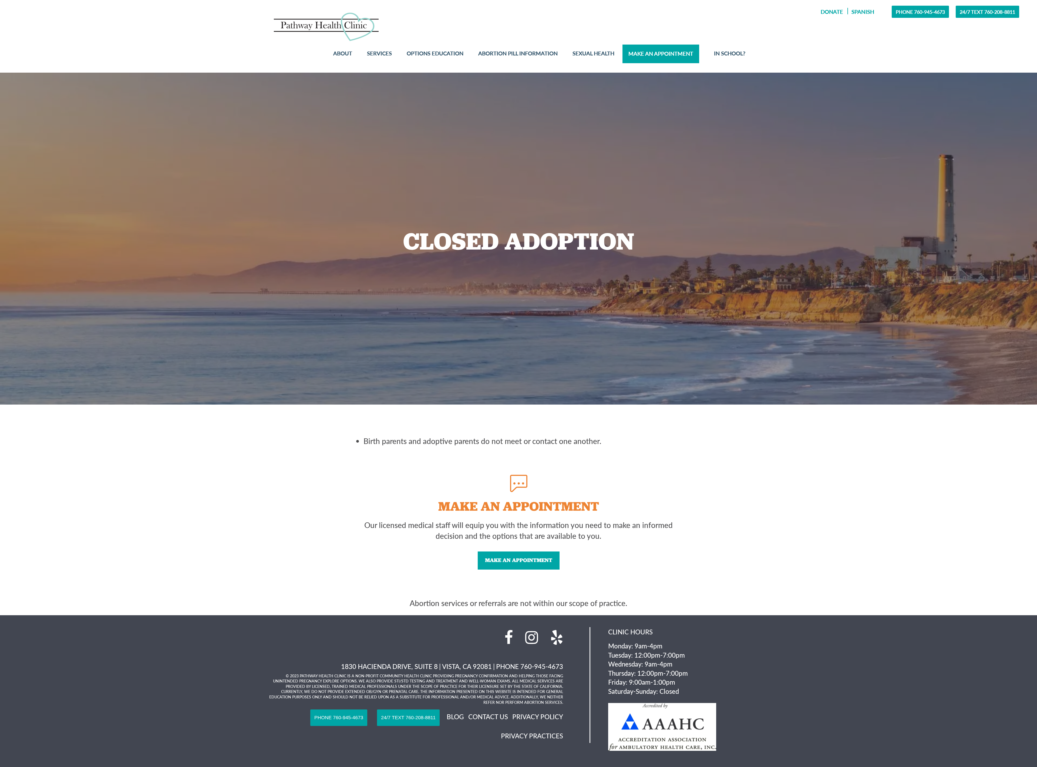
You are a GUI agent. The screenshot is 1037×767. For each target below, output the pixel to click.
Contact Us (488, 716)
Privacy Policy (537, 716)
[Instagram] (531, 637)
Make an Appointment (518, 560)
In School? (729, 53)
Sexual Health (593, 53)
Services (379, 53)
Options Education (435, 53)
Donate (832, 11)
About (342, 53)
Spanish (862, 11)
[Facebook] (508, 637)
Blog (455, 716)
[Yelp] (556, 637)
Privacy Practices (532, 735)
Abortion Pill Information (518, 53)
